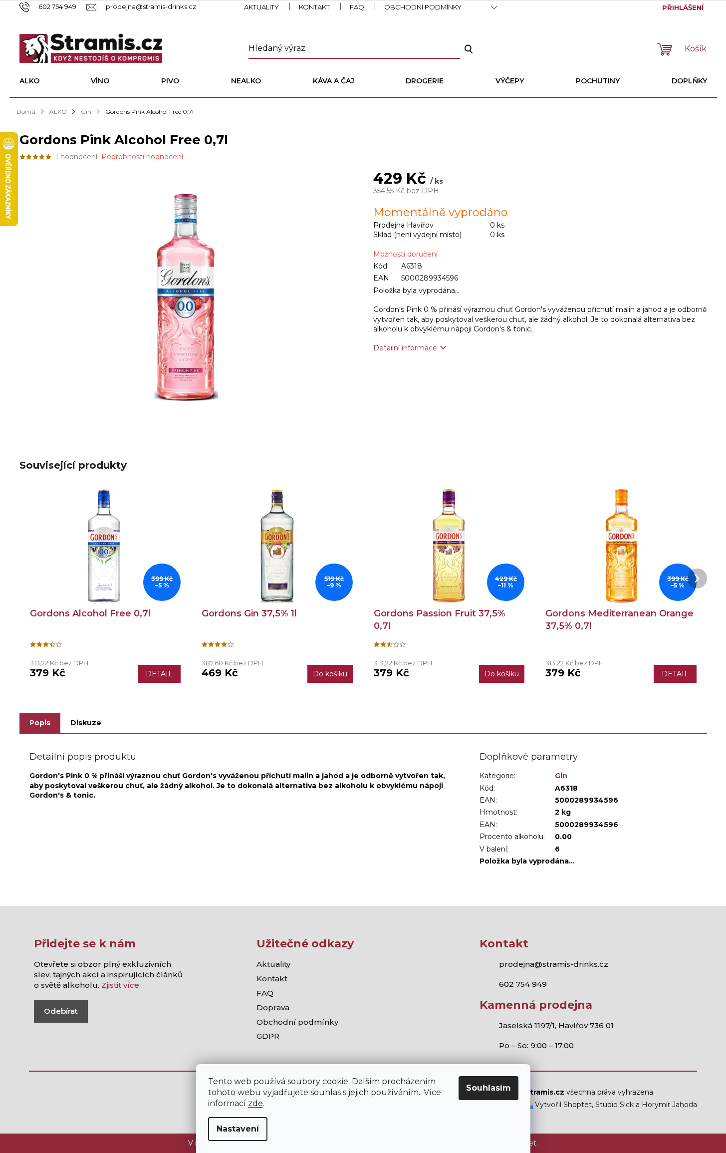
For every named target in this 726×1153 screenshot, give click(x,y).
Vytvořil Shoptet (562, 1104)
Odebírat (61, 1011)
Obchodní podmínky (423, 7)
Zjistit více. (121, 985)
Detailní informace (405, 347)
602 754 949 (523, 984)
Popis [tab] (39, 722)
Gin (561, 775)
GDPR (267, 1036)
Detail (159, 673)
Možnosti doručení (405, 254)
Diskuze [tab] (85, 722)
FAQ (357, 7)
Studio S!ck (614, 1104)
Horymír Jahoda (669, 1104)
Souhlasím (488, 1088)
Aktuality (261, 7)
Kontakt (314, 7)
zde (255, 1103)
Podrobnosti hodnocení (142, 156)
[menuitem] (29, 81)
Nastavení (238, 1129)
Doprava (272, 1007)
